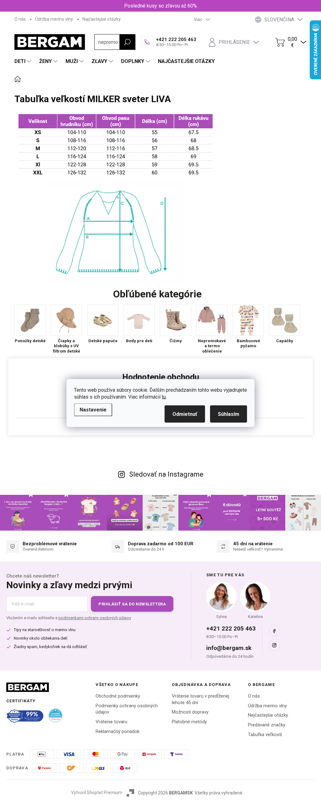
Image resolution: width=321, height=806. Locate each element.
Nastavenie (93, 410)
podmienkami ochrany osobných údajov (94, 617)
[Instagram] (274, 645)
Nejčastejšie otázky (268, 715)
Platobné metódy (189, 722)
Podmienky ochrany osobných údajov (127, 709)
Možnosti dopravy (190, 712)
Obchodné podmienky (118, 696)
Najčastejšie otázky (101, 19)
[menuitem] (23, 61)
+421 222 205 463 (231, 628)
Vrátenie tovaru (111, 722)
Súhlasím (228, 414)
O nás (20, 19)
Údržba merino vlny (54, 19)
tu (164, 397)
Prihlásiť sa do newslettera (132, 604)
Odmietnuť (184, 414)
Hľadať (127, 42)
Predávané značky (266, 725)
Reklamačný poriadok (117, 731)
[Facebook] (274, 630)
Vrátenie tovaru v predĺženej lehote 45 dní (200, 699)
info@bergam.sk (228, 648)
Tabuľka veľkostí (265, 734)
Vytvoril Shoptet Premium (96, 792)
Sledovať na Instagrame (166, 474)
